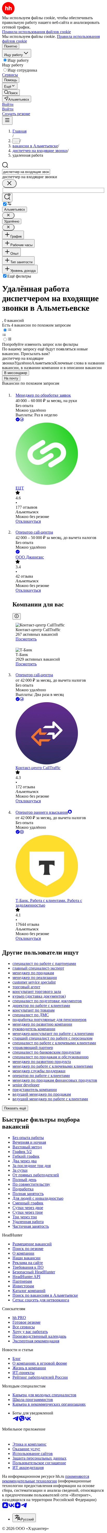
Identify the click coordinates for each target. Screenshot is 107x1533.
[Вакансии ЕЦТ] (59, 454)
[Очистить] (9, 183)
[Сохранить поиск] (7, 197)
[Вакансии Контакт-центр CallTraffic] (59, 733)
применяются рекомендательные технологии (45, 1478)
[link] (11, 92)
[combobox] (26, 172)
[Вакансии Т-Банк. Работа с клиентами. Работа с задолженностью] (59, 866)
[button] (8, 104)
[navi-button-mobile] (7, 120)
